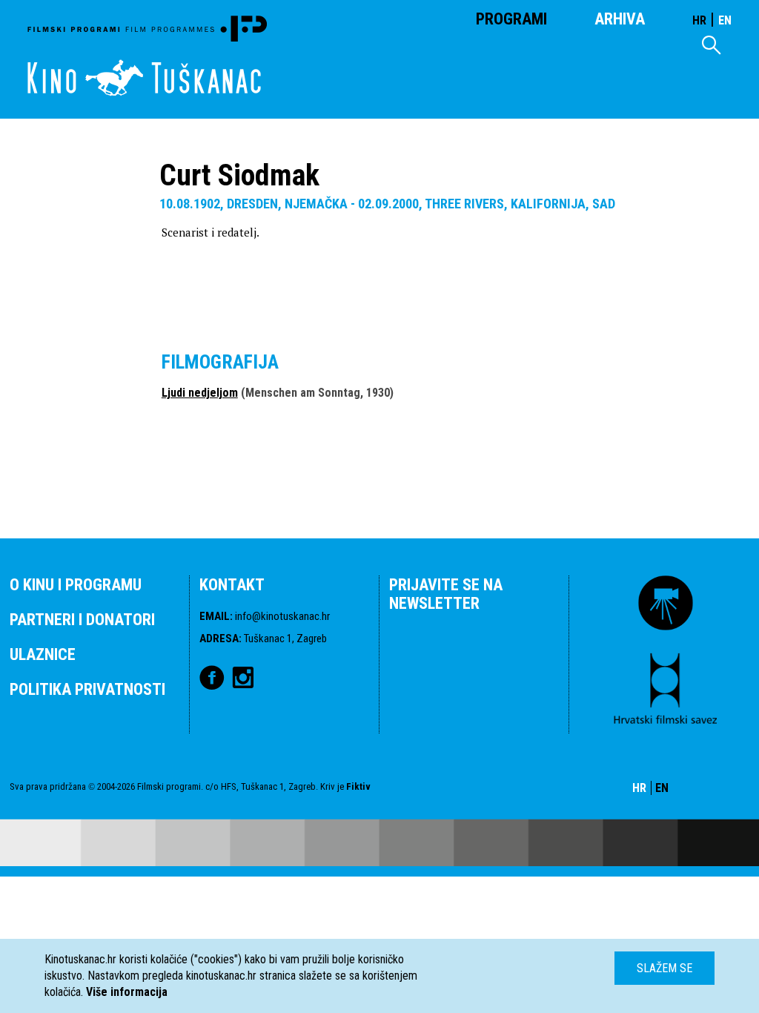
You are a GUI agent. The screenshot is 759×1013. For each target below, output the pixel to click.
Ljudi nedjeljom (200, 393)
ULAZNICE (43, 654)
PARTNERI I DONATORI (82, 619)
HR (699, 20)
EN (725, 20)
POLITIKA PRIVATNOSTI (87, 689)
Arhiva (619, 19)
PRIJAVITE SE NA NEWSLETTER (446, 594)
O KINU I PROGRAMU (76, 584)
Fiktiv (358, 786)
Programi (511, 19)
